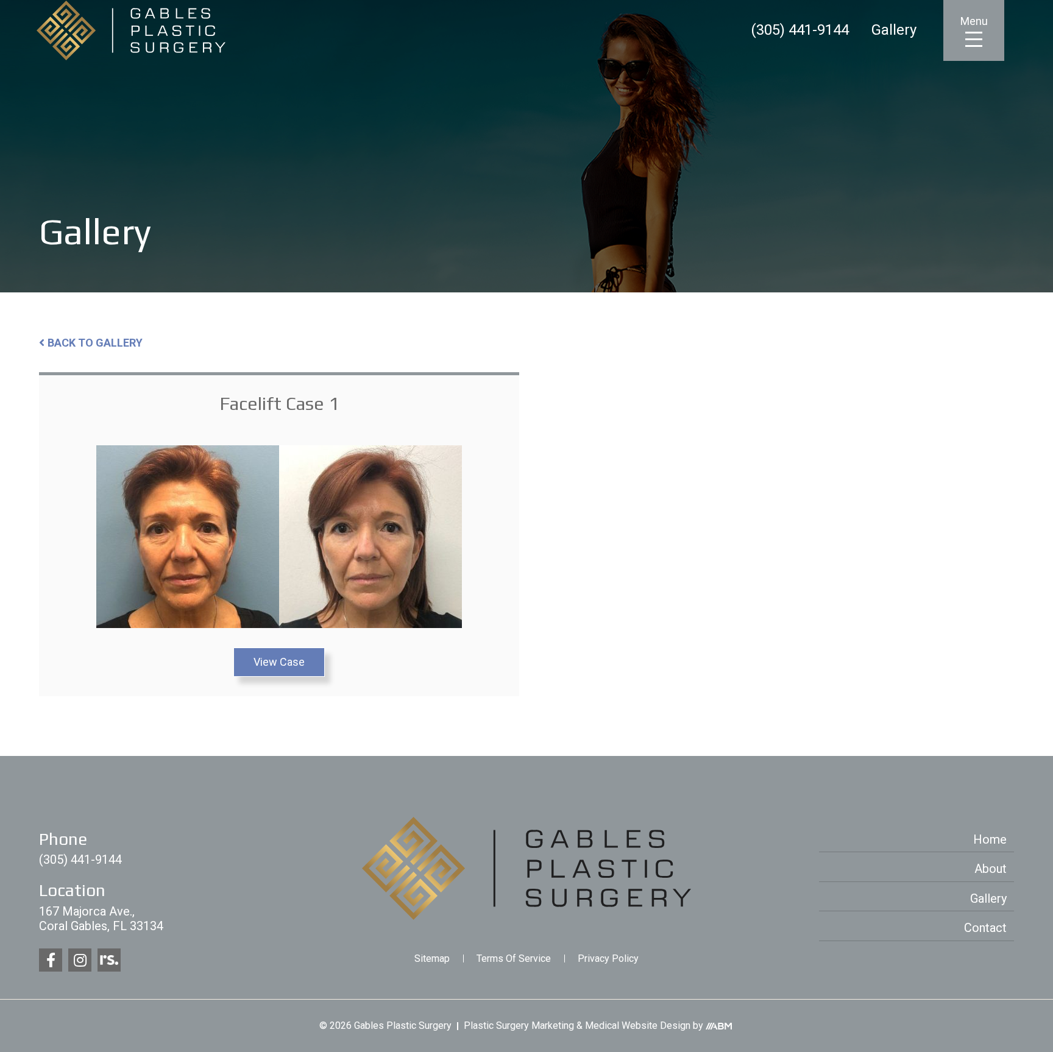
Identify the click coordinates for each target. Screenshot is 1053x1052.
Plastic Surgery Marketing (519, 1025)
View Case (279, 661)
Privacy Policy (608, 958)
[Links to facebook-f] (50, 960)
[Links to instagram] (79, 960)
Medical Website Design (637, 1025)
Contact (985, 927)
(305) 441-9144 (800, 30)
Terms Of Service (514, 958)
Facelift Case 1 (279, 403)
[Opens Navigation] (973, 38)
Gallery (893, 30)
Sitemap (432, 958)
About (990, 868)
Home (990, 839)
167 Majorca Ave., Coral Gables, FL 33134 (101, 918)
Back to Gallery (95, 342)
